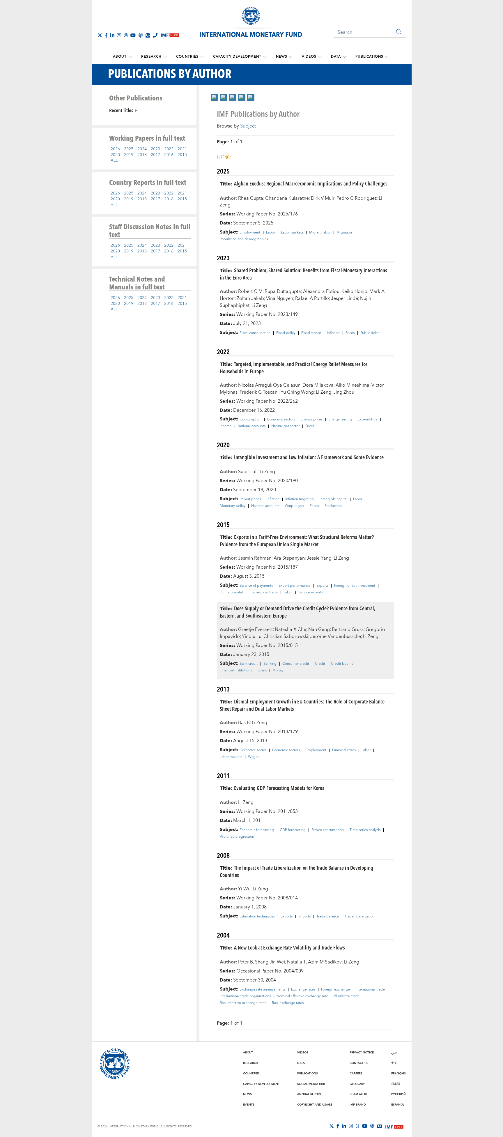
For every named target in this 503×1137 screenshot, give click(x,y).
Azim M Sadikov (325, 962)
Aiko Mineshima (352, 385)
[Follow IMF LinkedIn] (112, 35)
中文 (394, 1063)
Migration (344, 232)
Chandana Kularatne (287, 198)
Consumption (250, 419)
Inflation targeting (299, 499)
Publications (369, 57)
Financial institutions (236, 670)
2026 (115, 149)
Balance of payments (256, 586)
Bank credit (249, 664)
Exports (322, 586)
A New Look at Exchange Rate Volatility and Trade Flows (289, 947)
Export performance (295, 586)
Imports (304, 916)
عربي (394, 1052)
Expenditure (368, 419)
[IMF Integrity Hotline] (155, 35)
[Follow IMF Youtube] (133, 35)
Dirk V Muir (322, 198)
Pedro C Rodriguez (356, 198)
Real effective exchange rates (243, 1003)
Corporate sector (253, 750)
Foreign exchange (335, 989)
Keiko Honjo (354, 291)
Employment (250, 232)
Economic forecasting (257, 830)
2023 (155, 149)
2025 (128, 149)
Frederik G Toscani (259, 392)
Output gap (294, 506)
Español (397, 1104)
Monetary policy (232, 506)
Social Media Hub (311, 1084)
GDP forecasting (293, 830)
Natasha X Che (290, 629)
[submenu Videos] (319, 56)
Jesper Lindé (344, 298)
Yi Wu (244, 889)
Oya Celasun (286, 385)
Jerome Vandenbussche (335, 636)
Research (151, 57)
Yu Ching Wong (297, 392)
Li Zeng (259, 305)
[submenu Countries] (202, 56)
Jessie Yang (319, 558)
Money (278, 670)
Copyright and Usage (314, 1104)
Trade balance (327, 916)
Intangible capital (333, 499)
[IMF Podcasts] (372, 1126)
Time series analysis (365, 830)
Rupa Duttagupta (283, 291)
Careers (356, 1073)
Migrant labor (320, 232)
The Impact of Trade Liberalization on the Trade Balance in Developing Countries (296, 871)
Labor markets (292, 232)
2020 (115, 154)
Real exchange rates (288, 1003)
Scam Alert (359, 1094)
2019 (128, 154)
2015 (182, 154)
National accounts (251, 426)
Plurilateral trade (347, 996)
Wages (253, 757)
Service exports (310, 592)
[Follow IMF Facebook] (106, 35)
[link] (214, 97)
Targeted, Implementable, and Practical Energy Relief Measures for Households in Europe (293, 367)
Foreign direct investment (354, 586)
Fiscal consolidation (255, 333)
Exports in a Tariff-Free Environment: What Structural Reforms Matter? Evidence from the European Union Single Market (297, 540)
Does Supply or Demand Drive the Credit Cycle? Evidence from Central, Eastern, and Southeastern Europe (297, 611)
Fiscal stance (311, 333)
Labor (270, 232)
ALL (114, 160)
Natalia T (296, 962)
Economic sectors (281, 419)
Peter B (245, 962)
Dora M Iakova (318, 385)
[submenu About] (130, 56)
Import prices (250, 499)
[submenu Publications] (386, 56)
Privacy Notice (362, 1052)
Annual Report (309, 1094)
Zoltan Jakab (250, 298)
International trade (263, 592)
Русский (398, 1094)
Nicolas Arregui (254, 385)
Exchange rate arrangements (262, 989)
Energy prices (312, 419)
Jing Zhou (343, 392)
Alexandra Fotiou (321, 291)
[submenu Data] (344, 56)
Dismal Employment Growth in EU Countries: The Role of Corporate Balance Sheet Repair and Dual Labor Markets (302, 704)
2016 (168, 154)
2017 (155, 154)
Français (398, 1073)
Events (248, 1104)
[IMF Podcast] (140, 35)
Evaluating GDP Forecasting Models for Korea (279, 788)
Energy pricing (340, 419)
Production (333, 506)
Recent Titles (121, 110)
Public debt (369, 333)
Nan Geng (319, 629)
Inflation (333, 333)
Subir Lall (248, 472)
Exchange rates (303, 989)
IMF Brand (358, 1104)
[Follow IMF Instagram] (119, 35)
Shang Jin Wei (270, 962)
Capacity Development (237, 57)
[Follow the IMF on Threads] (126, 35)
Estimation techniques (257, 916)
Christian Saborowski (285, 636)
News (281, 57)
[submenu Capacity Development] (264, 56)
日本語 (395, 1084)
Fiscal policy (285, 333)
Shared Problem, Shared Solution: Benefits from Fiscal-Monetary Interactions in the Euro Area (303, 273)
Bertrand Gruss (348, 629)
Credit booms (342, 664)
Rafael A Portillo (312, 298)
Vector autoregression (237, 837)
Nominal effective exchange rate (302, 996)
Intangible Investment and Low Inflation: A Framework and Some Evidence (309, 457)
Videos (309, 57)
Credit (320, 664)
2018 (142, 154)
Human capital (231, 592)
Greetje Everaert (255, 629)
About (120, 57)
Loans (262, 670)
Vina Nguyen (279, 298)
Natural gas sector (285, 426)
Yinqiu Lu (251, 636)
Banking (270, 664)
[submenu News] (290, 56)
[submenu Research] (165, 56)
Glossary (357, 1084)
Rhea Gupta (250, 198)
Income (226, 426)
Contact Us (359, 1063)
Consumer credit (295, 664)
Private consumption (327, 830)
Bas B (244, 723)
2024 (142, 149)
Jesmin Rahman (255, 558)
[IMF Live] (394, 1126)
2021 (182, 149)
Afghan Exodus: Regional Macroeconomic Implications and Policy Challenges (310, 183)
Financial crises (344, 750)
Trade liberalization (360, 916)
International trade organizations (245, 996)
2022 (168, 149)
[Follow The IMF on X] (100, 35)
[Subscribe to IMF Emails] (148, 35)
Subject (248, 126)
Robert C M (250, 291)
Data (336, 57)
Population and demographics (244, 239)
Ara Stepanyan (289, 558)
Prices (350, 333)
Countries (187, 57)
